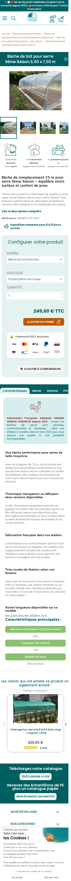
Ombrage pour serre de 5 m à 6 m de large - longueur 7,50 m (35, 731)
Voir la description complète (21, 211)
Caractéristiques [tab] (15, 391)
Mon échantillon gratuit (35, 796)
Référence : (9, 218)
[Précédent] (5, 724)
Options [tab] (52, 391)
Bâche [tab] (36, 391)
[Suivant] (66, 724)
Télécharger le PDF (35, 776)
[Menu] (5, 18)
